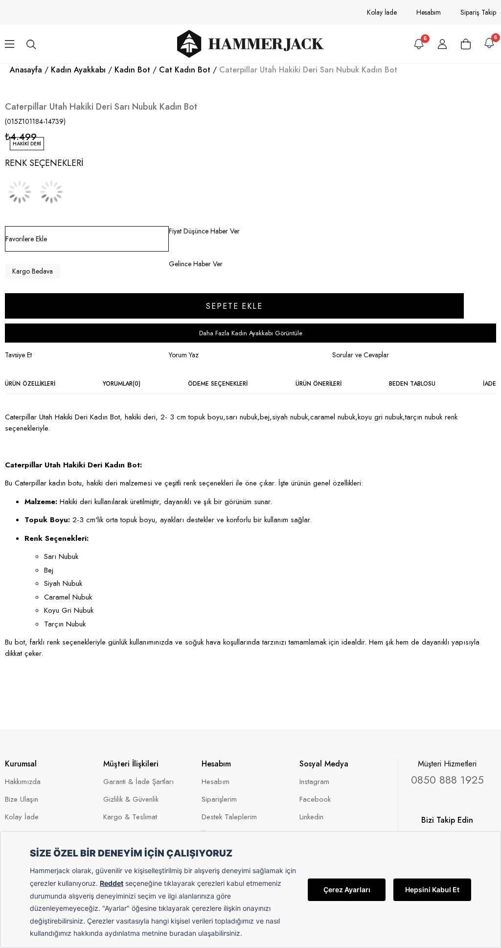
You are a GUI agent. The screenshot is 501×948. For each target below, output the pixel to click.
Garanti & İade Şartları (138, 782)
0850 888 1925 (447, 779)
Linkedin (311, 817)
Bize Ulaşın (21, 799)
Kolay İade (382, 12)
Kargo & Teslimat (130, 817)
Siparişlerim (219, 799)
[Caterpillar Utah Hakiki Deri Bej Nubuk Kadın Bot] (19, 191)
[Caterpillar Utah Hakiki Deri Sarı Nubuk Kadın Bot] (51, 191)
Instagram (314, 782)
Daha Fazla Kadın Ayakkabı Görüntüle (250, 333)
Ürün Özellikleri (30, 383)
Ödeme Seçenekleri (218, 383)
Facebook (315, 799)
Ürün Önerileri (319, 383)
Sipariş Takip (478, 12)
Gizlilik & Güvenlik (131, 799)
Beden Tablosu (412, 383)
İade (489, 383)
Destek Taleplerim (229, 817)
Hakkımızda (23, 782)
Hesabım (428, 12)
